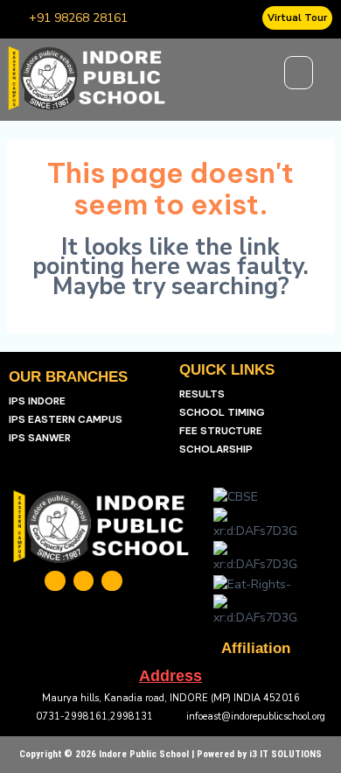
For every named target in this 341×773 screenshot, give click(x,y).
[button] (299, 72)
